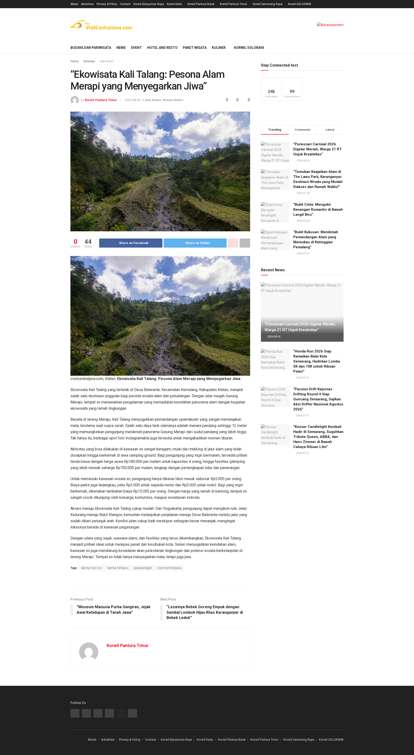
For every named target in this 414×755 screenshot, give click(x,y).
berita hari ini (91, 568)
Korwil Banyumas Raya (148, 4)
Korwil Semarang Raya (267, 4)
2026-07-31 (302, 377)
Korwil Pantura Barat (201, 4)
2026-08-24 (273, 336)
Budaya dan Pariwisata (90, 48)
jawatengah (143, 568)
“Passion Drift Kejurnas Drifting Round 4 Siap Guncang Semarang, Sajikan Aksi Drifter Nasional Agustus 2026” (318, 399)
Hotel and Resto (162, 48)
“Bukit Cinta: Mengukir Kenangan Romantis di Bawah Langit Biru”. (318, 209)
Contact (125, 4)
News (121, 48)
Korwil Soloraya (249, 48)
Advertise (87, 4)
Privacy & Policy (107, 4)
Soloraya (89, 61)
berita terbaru (118, 568)
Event (136, 48)
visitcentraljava (169, 568)
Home (74, 61)
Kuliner (219, 48)
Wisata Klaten (173, 100)
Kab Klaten (107, 61)
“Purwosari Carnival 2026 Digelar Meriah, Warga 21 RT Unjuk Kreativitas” (317, 149)
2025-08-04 (132, 100)
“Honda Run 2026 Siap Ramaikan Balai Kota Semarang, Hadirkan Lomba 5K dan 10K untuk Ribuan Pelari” (316, 361)
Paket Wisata (195, 48)
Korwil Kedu (174, 4)
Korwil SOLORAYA (299, 4)
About (74, 4)
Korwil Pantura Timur (233, 4)
